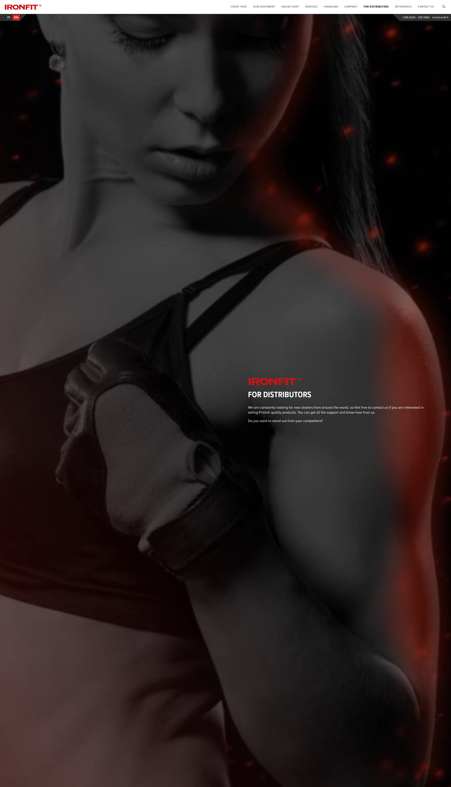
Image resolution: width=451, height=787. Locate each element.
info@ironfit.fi (440, 17)
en (16, 17)
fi (8, 17)
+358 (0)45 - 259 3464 (416, 17)
